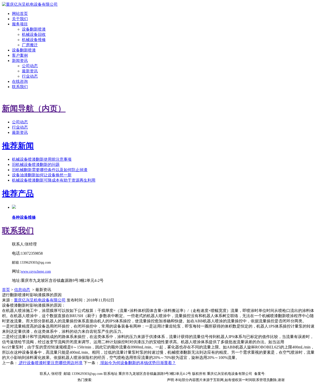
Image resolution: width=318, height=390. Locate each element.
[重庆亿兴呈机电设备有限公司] (30, 4)
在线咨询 (20, 81)
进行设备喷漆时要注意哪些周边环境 (50, 363)
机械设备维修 (34, 40)
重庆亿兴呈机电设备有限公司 (40, 300)
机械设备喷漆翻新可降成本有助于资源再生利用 (53, 180)
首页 (6, 290)
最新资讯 (30, 71)
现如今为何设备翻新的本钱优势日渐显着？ (137, 363)
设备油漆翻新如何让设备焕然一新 (42, 175)
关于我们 (20, 19)
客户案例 (20, 55)
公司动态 (30, 66)
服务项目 (20, 24)
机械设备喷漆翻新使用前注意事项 (42, 159)
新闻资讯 (20, 60)
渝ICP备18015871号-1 (282, 374)
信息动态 (22, 290)
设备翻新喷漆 (34, 29)
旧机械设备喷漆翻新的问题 (36, 164)
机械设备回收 (34, 34)
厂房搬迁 (30, 45)
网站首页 (20, 13)
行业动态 (30, 76)
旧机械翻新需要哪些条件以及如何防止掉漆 (49, 170)
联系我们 (20, 87)
